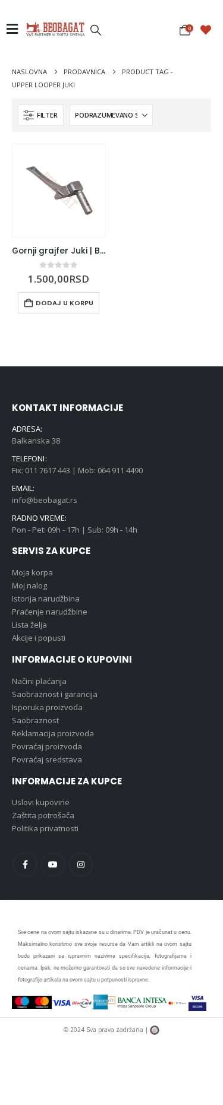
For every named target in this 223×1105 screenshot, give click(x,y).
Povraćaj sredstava (47, 759)
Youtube (53, 864)
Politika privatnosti (45, 828)
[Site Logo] (55, 29)
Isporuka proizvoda (47, 707)
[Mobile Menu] (16, 29)
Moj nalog (29, 585)
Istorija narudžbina (46, 598)
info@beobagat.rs (44, 500)
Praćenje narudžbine (49, 611)
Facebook (25, 864)
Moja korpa (32, 572)
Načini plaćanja (39, 681)
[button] (95, 29)
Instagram (81, 864)
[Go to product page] (58, 190)
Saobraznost (35, 720)
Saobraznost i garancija (55, 694)
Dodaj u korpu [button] (64, 303)
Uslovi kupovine (41, 802)
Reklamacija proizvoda (53, 733)
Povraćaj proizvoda (47, 746)
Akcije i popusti (38, 637)
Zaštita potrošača (43, 815)
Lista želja (29, 624)
